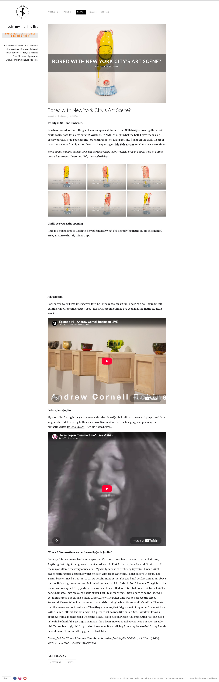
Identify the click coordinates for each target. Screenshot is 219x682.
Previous (56, 662)
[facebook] (15, 678)
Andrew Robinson (58, 116)
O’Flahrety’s (132, 130)
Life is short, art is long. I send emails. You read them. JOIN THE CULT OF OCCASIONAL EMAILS (147, 678)
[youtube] (25, 678)
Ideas (92, 12)
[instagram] (20, 678)
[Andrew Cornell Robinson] (22, 12)
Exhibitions (112, 66)
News (80, 12)
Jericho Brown (75, 426)
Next (69, 662)
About (67, 12)
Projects (53, 12)
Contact (106, 12)
